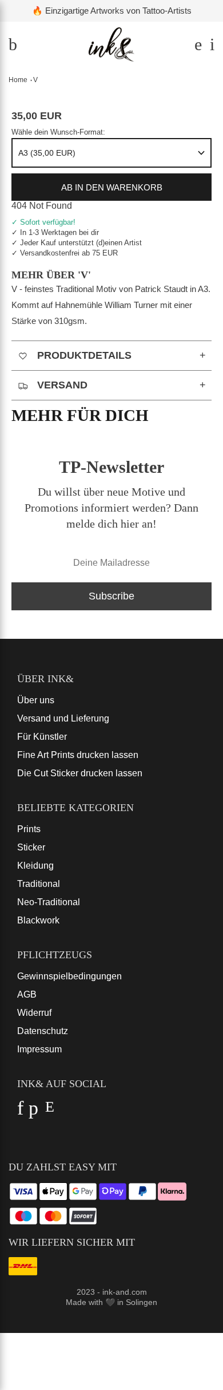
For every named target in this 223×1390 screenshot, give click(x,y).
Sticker (31, 847)
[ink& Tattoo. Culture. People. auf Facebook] (20, 1111)
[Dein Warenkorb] (209, 47)
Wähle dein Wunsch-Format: (58, 132)
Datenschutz (42, 1031)
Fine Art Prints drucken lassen (77, 755)
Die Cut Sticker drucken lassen (79, 773)
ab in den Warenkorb (111, 187)
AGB (27, 994)
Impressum (39, 1049)
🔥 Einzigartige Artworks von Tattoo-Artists (112, 10)
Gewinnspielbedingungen (69, 976)
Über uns (35, 700)
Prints (29, 829)
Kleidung (35, 865)
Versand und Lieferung (63, 718)
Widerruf (34, 1013)
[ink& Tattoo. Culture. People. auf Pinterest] (33, 1111)
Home (18, 80)
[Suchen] (196, 47)
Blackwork (38, 920)
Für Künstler (42, 736)
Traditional (38, 884)
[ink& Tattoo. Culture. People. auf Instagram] (49, 1111)
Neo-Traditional (48, 902)
